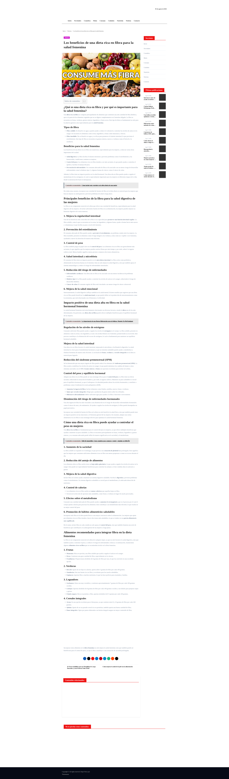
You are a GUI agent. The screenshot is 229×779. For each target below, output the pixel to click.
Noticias (128, 21)
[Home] (64, 21)
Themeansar (65, 774)
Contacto (137, 21)
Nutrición (120, 21)
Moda (95, 21)
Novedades (77, 21)
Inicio (69, 21)
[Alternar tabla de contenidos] (83, 101)
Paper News (84, 771)
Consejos (102, 21)
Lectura (121, 733)
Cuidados (111, 21)
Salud (68, 733)
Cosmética (87, 21)
